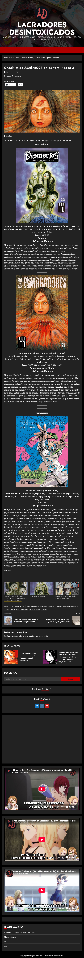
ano (5, 946)
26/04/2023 (17, 76)
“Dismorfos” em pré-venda (38, 596)
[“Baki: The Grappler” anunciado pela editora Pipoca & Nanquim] (11, 657)
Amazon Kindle (46, 368)
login (22, 636)
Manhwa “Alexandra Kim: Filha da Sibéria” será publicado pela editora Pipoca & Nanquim (68, 655)
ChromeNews (48, 956)
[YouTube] (47, 706)
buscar (70, 679)
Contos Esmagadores (32, 606)
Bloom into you (10, 937)
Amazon (42, 238)
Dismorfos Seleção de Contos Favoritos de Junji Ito (63, 606)
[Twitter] (37, 706)
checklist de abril (19, 606)
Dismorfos (43, 606)
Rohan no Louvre (35, 609)
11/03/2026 (63, 662)
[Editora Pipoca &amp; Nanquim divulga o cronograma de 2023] (67, 588)
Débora (8, 76)
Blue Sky (45, 689)
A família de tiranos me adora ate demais (20, 932)
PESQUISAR (11, 672)
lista (5, 941)
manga (13, 609)
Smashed (44, 609)
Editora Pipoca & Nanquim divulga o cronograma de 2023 (66, 597)
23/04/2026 (25, 661)
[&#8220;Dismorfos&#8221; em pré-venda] (41, 588)
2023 (11, 606)
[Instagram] (42, 706)
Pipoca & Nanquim (22, 609)
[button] (3, 50)
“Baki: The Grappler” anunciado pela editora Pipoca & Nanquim (29, 655)
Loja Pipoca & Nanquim (42, 241)
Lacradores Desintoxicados (42, 28)
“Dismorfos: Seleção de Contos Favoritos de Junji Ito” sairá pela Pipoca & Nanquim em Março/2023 (15, 598)
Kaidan (7, 609)
